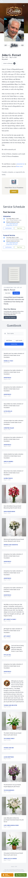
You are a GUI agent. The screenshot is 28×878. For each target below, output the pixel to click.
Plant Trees (19, 228)
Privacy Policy (10, 871)
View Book (7, 293)
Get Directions (8, 228)
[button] (14, 494)
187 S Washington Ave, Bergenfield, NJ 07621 (12, 224)
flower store (19, 166)
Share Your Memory (10, 317)
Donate (14, 191)
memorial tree (21, 164)
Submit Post (14, 344)
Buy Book (16, 293)
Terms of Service (18, 871)
